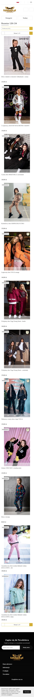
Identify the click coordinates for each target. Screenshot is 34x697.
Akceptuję (27, 692)
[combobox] (17, 28)
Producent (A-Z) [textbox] (6, 28)
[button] (30, 2)
